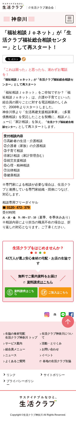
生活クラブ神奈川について (57, 335)
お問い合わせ (50, 349)
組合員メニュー (15, 349)
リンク (11, 375)
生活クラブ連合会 (42, 7)
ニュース (11, 355)
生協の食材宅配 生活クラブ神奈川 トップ (21, 335)
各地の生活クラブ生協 (57, 361)
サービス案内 (13, 343)
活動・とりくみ (52, 343)
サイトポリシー (54, 375)
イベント (47, 355)
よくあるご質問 (15, 361)
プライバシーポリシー (20, 382)
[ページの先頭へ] (68, 323)
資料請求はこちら (40, 282)
